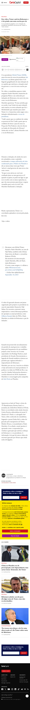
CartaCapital (7, 29)
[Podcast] (25, 689)
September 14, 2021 (11, 275)
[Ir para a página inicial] (15, 2)
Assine (26, 2)
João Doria (6, 379)
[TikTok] (19, 689)
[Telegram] (22, 689)
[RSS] (28, 689)
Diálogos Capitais (5, 682)
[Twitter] (5, 689)
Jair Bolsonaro (5, 482)
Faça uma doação (15, 535)
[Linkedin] (15, 689)
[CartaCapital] (3, 476)
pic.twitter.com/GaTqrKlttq (14, 270)
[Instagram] (12, 689)
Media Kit (12, 676)
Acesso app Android (22, 677)
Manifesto (3, 678)
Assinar (23, 497)
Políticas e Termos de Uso (6, 697)
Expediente (4, 680)
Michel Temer (12, 482)
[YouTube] (9, 689)
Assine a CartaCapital (15, 531)
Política (4, 16)
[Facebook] (2, 689)
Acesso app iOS (23, 679)
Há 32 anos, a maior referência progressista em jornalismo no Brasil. (16, 476)
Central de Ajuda (24, 681)
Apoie (5, 59)
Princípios (3, 676)
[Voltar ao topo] (27, 696)
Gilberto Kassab (6, 316)
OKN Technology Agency (15, 699)
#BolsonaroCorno (14, 268)
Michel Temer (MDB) (19, 75)
